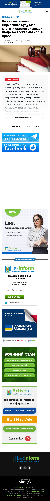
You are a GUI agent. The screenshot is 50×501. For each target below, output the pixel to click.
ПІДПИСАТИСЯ (14, 297)
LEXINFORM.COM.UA (38, 491)
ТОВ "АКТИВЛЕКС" (22, 487)
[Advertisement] (25, 180)
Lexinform (9, 42)
